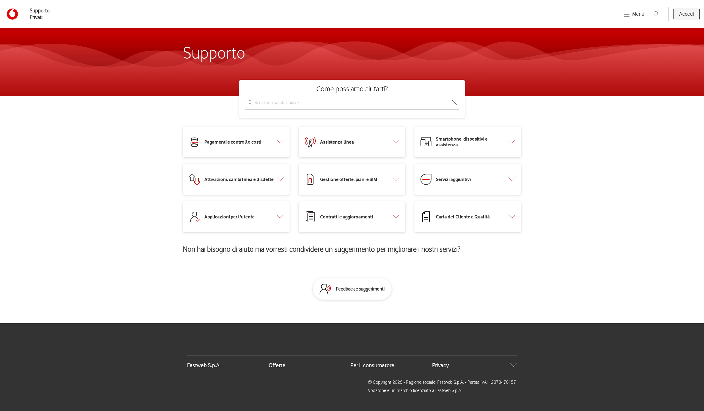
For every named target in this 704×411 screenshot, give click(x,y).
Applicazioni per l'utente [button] (229, 217)
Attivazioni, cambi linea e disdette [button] (239, 179)
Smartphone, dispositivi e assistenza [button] (462, 141)
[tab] (352, 365)
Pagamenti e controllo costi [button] (232, 142)
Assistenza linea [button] (337, 142)
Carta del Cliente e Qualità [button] (463, 217)
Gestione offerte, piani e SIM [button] (348, 179)
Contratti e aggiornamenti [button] (346, 217)
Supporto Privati (40, 13)
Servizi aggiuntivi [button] (453, 179)
